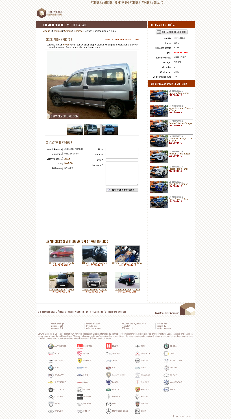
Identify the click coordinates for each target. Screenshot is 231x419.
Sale (67, 158)
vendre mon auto (153, 2)
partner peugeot (164, 328)
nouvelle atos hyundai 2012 (134, 324)
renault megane (93, 324)
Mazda (115, 404)
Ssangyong (176, 360)
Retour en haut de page (183, 416)
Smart (173, 353)
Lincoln (116, 397)
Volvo (173, 389)
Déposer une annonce (115, 312)
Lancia (115, 382)
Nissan (144, 360)
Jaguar (116, 353)
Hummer (87, 397)
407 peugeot (127, 328)
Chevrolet (60, 382)
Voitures (57, 31)
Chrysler (59, 389)
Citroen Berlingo (57, 263)
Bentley (59, 360)
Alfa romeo (60, 346)
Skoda (173, 346)
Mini (143, 346)
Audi (57, 353)
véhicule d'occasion (83, 334)
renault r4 (126, 326)
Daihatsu (87, 346)
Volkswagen (176, 382)
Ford (85, 375)
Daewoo (59, 411)
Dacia (57, 404)
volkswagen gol (57, 324)
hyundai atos (91, 326)
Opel (143, 368)
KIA (113, 368)
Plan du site (97, 312)
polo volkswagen (93, 328)
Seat (143, 411)
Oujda (71, 290)
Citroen (68, 31)
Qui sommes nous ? (47, 312)
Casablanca (137, 263)
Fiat (85, 368)
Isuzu (115, 346)
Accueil (47, 31)
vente (66, 44)
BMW (57, 368)
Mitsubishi (146, 353)
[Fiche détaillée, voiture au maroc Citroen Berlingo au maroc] (61, 261)
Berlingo (78, 31)
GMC (85, 382)
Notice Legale (83, 312)
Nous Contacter (66, 312)
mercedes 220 (57, 326)
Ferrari (87, 360)
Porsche (145, 389)
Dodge (86, 353)
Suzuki (173, 368)
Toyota (173, 375)
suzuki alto (162, 324)
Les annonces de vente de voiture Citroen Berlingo (76, 241)
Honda (86, 389)
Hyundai (87, 404)
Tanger (103, 290)
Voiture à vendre (45, 334)
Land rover (118, 389)
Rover (144, 404)
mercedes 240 (57, 328)
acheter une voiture (127, 2)
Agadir (70, 263)
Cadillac (59, 375)
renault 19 (161, 326)
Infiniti (86, 411)
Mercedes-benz (120, 411)
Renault (145, 397)
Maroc (68, 163)
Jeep (114, 360)
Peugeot (145, 375)
